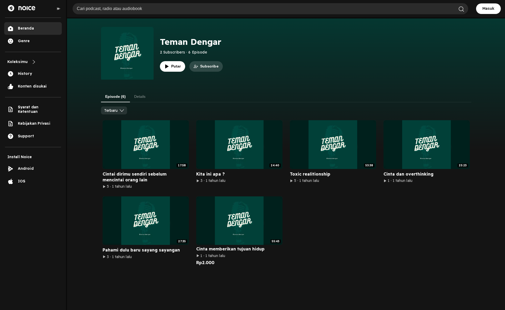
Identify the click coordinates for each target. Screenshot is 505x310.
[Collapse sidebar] (58, 8)
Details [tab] (139, 96)
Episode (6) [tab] (115, 96)
